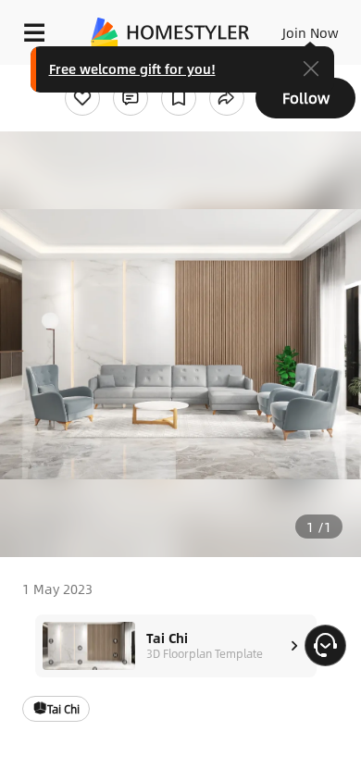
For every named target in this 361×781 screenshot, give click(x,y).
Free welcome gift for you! (132, 68)
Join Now (310, 32)
